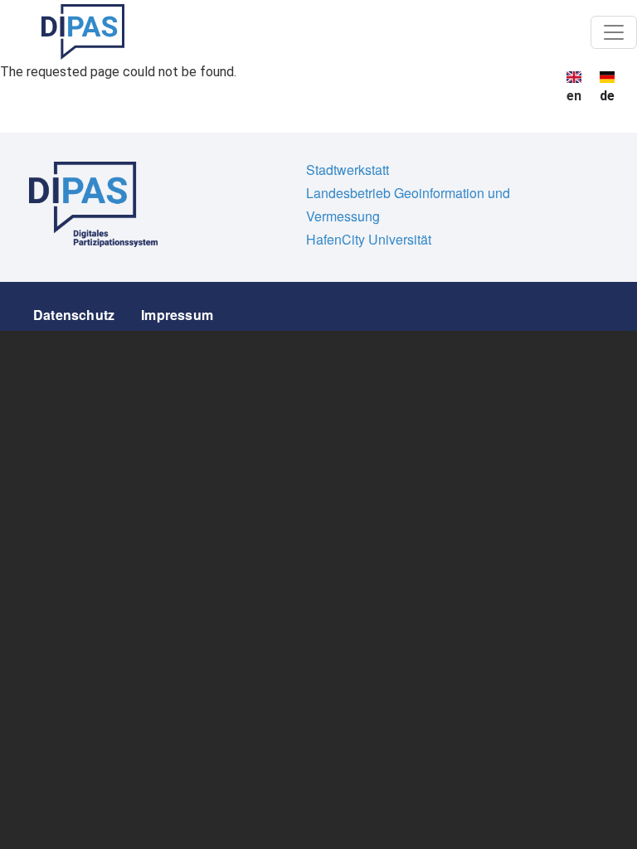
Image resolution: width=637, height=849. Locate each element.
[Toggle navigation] (614, 32)
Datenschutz (73, 314)
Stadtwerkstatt (347, 169)
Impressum (177, 314)
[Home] (82, 32)
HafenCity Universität (368, 239)
